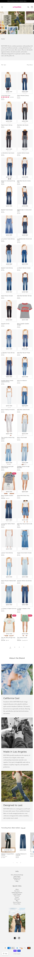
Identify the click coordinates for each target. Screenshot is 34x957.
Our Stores (17, 891)
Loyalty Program (17, 894)
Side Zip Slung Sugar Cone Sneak (7, 467)
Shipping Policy (17, 878)
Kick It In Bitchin (22, 380)
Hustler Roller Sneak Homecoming (7, 381)
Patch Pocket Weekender (8, 580)
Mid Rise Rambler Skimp (24, 295)
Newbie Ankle (5, 323)
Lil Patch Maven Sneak (23, 268)
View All (23, 828)
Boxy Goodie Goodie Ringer (23, 324)
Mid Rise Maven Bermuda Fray (24, 524)
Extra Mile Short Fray (23, 495)
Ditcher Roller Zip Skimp (24, 580)
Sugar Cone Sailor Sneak (24, 552)
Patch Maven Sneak (7, 295)
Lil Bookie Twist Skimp (8, 352)
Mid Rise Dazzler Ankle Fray (24, 181)
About (17, 889)
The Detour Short (22, 637)
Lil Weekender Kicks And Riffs (24, 239)
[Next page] (24, 647)
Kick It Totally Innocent (8, 409)
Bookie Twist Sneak (7, 209)
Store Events (17, 895)
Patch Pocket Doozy (23, 95)
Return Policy (17, 876)
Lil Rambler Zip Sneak (7, 153)
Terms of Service (17, 902)
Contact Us (17, 879)
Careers (17, 897)
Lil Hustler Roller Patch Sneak (8, 524)
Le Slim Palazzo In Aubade (21, 854)
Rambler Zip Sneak (22, 125)
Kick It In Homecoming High (8, 181)
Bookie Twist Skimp (7, 268)
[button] (2, 7)
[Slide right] (20, 862)
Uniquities (18, 953)
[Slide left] (13, 862)
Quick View (9, 91)
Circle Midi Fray (5, 95)
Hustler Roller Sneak (23, 153)
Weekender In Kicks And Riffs (24, 210)
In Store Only (8, 850)
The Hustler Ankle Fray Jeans (7, 438)
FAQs (17, 881)
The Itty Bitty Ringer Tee (8, 637)
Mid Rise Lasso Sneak (23, 409)
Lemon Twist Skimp (7, 552)
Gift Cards (17, 899)
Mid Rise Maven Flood (23, 352)
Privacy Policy (17, 904)
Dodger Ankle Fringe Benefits (23, 467)
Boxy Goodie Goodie (7, 495)
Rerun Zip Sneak (22, 437)
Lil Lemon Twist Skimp (8, 238)
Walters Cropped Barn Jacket (7, 854)
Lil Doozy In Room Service (8, 608)
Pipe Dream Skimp (6, 125)
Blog (17, 900)
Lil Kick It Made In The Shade (23, 609)
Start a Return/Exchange (17, 874)
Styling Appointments (17, 892)
